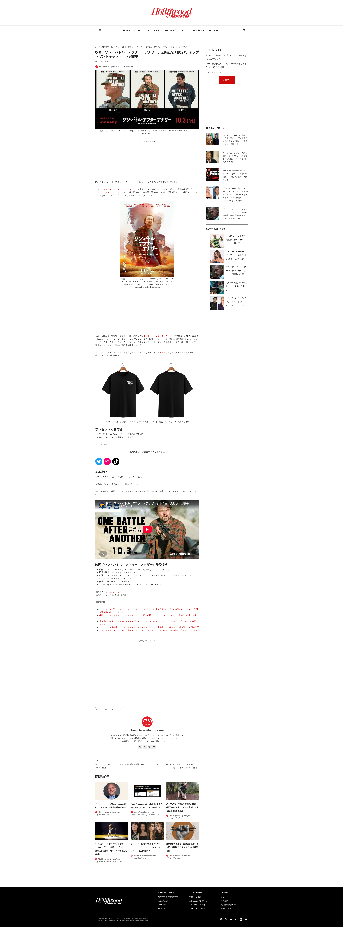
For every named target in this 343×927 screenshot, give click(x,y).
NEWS (126, 30)
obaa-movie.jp (114, 591)
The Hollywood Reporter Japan (109, 67)
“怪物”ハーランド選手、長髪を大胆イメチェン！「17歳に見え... (237, 239)
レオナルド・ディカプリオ (107, 189)
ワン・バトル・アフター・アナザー (109, 709)
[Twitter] (226, 919)
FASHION (162, 905)
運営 (222, 897)
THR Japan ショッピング (199, 908)
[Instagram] (221, 919)
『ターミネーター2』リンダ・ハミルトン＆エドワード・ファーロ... (236, 301)
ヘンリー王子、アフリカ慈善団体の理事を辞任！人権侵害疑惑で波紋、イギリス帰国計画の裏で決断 (235, 157)
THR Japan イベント (197, 905)
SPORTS (161, 908)
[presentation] (111, 791)
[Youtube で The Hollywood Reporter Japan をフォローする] (154, 747)
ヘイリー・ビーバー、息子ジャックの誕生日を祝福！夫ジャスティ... (236, 255)
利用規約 (224, 901)
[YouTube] (231, 919)
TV (148, 30)
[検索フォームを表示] (244, 30)
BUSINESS (198, 30)
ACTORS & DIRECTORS (168, 897)
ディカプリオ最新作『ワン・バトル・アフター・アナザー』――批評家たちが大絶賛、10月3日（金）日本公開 (149, 627)
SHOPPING (214, 30)
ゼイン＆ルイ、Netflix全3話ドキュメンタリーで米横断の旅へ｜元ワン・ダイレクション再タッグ (174, 764)
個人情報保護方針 (228, 905)
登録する (227, 79)
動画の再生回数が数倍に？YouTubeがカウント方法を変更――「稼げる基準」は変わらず (235, 175)
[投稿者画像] (96, 66)
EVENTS (185, 30)
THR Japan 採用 (195, 897)
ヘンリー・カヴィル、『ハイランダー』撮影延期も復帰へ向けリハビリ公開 (119, 764)
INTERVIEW (171, 30)
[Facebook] (246, 919)
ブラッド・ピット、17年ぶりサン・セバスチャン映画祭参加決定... (236, 270)
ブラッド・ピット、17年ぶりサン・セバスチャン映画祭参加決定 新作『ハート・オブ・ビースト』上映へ (235, 214)
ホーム (97, 47)
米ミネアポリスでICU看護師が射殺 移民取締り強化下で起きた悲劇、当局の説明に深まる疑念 (182, 807)
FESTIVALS (163, 901)
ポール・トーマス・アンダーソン (158, 336)
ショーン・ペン (128, 189)
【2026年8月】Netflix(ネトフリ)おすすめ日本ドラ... (237, 286)
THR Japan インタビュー (199, 901)
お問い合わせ (226, 908)
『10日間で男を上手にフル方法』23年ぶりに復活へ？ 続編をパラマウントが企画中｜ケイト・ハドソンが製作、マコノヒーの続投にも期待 (235, 194)
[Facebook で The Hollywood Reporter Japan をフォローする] (140, 747)
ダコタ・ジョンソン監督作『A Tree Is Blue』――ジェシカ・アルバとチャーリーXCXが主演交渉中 (147, 847)
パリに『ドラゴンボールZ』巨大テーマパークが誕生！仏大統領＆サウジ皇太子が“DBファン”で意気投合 (235, 139)
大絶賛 (163, 352)
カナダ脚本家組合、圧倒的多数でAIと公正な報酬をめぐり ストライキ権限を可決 (182, 847)
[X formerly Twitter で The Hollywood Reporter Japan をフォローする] (145, 747)
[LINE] (241, 919)
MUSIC (157, 30)
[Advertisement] (147, 161)
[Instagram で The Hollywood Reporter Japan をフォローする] (150, 747)
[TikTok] (236, 919)
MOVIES (138, 30)
